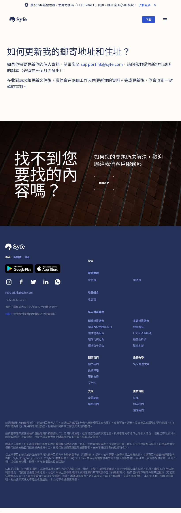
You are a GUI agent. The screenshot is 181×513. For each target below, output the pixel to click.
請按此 (9, 314)
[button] (165, 19)
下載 (148, 19)
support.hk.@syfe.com (19, 292)
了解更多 (144, 4)
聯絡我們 (104, 183)
